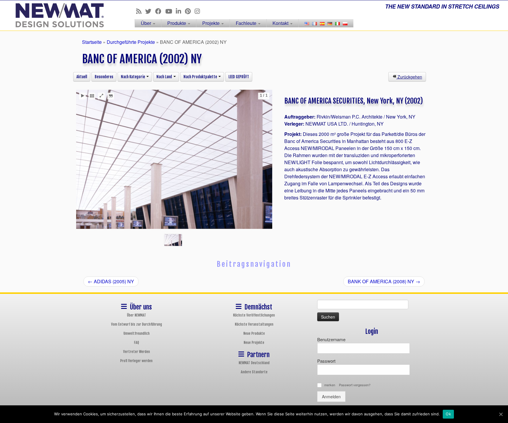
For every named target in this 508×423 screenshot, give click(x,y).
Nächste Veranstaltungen (254, 324)
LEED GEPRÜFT (238, 76)
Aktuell (81, 76)
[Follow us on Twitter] (150, 10)
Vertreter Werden (136, 351)
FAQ (136, 342)
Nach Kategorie (133, 76)
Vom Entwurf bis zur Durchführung (136, 324)
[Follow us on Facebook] (160, 10)
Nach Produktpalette (200, 76)
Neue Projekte (254, 342)
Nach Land (164, 76)
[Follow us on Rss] (140, 10)
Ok (448, 414)
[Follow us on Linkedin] (180, 10)
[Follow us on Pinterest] (190, 10)
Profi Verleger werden (136, 361)
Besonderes (104, 76)
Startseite (92, 42)
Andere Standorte (254, 372)
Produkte (177, 23)
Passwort (326, 361)
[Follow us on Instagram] (199, 10)
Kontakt (281, 23)
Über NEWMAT (136, 315)
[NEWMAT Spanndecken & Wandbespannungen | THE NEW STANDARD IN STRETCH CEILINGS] (58, 15)
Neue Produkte (254, 333)
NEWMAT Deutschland (254, 363)
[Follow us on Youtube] (170, 10)
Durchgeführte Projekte (131, 42)
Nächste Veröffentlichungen (254, 315)
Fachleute (247, 23)
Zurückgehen (409, 77)
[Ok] (501, 414)
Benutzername (331, 339)
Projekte (211, 23)
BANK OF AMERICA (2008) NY (384, 281)
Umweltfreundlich (136, 333)
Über (146, 23)
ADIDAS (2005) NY (111, 281)
